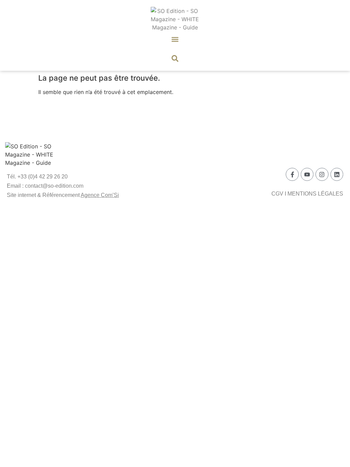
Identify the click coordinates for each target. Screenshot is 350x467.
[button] (175, 39)
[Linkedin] (337, 174)
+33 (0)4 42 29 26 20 (42, 176)
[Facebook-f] (292, 174)
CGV (277, 194)
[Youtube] (307, 174)
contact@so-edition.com (54, 186)
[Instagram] (321, 174)
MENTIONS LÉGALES (315, 194)
